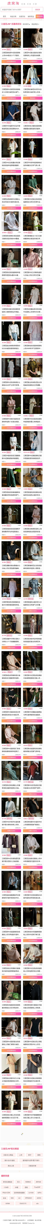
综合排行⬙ (26, 24)
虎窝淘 (13, 3)
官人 (18, 1182)
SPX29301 (28, 1198)
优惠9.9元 (31, 831)
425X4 (39, 1198)
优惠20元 (31, 611)
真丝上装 (11, 1166)
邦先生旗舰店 (7, 1182)
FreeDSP (37, 1187)
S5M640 (28, 1182)
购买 (31, 98)
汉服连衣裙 (32, 1166)
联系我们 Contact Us (28, 1223)
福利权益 (31, 16)
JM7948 (38, 1182)
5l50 (12, 1198)
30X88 (8, 1203)
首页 (4, 16)
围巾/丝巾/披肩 (10, 1160)
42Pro (39, 1193)
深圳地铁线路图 (19, 1193)
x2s (37, 1203)
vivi (19, 1198)
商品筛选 (35, 24)
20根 (16, 1187)
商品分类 (13, 16)
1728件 (6, 1187)
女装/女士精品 (8, 1155)
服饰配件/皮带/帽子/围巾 (31, 1160)
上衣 (20, 1155)
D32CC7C (23, 1203)
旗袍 (38, 1155)
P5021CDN (6, 1193)
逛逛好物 (40, 16)
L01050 (31, 1193)
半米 (4, 1198)
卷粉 (26, 1187)
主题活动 (22, 16)
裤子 (29, 1155)
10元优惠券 (10, 61)
